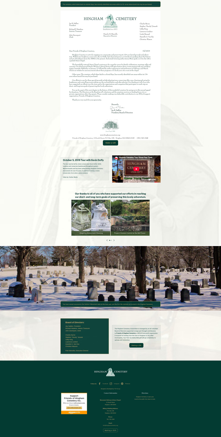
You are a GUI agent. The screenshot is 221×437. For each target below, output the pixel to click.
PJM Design (117, 388)
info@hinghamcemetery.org (110, 425)
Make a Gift (110, 143)
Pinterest (127, 383)
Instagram (116, 383)
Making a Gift (136, 345)
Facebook (105, 383)
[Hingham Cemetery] (110, 379)
